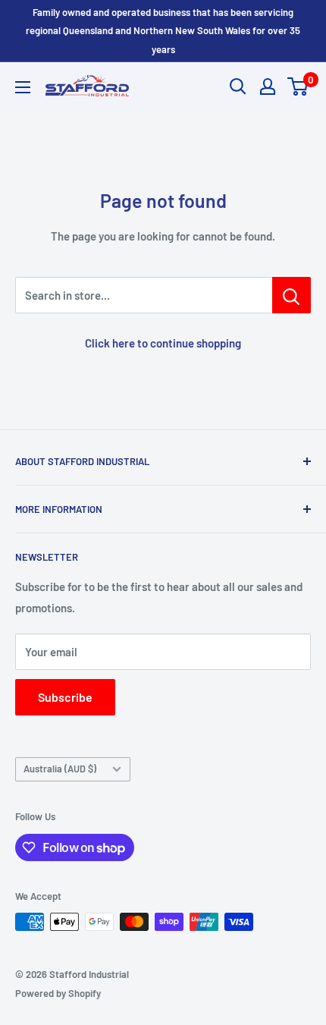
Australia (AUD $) (60, 768)
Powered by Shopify (58, 993)
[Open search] (238, 86)
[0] (298, 86)
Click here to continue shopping (163, 343)
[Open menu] (22, 87)
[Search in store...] (291, 295)
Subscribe (65, 697)
